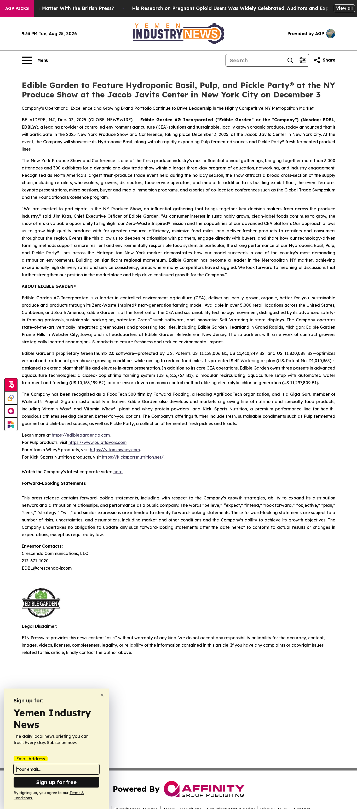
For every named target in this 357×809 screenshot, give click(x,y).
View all (344, 8)
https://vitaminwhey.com (115, 449)
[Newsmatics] (11, 424)
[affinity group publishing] (11, 411)
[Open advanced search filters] (302, 60)
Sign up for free (56, 782)
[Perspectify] (11, 398)
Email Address (30, 758)
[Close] (102, 695)
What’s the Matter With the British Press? (64, 8)
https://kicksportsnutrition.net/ (133, 457)
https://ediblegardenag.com (81, 435)
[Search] (290, 60)
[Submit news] (11, 385)
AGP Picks (17, 8)
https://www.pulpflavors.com (97, 442)
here (118, 471)
